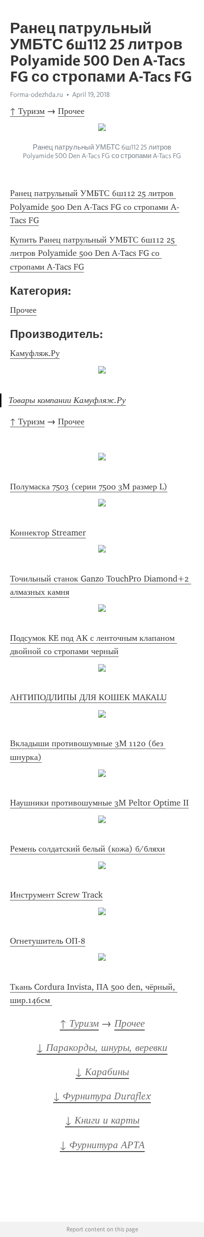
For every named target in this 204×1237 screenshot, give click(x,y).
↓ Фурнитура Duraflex (102, 1096)
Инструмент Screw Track (56, 895)
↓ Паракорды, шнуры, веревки (102, 1047)
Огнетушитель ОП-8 (47, 941)
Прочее (71, 111)
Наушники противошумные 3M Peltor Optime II (99, 802)
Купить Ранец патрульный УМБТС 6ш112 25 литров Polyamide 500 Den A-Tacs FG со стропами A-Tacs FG (93, 253)
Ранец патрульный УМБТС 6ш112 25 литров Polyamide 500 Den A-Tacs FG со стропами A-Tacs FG (94, 206)
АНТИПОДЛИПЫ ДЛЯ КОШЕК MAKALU (88, 697)
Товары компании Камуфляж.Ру (67, 400)
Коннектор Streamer (48, 532)
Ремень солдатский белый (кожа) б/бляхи (87, 848)
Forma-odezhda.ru (36, 94)
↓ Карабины (102, 1072)
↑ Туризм (27, 111)
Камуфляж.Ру (35, 353)
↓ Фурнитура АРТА (102, 1145)
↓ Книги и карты (102, 1120)
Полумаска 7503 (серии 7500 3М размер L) (88, 486)
